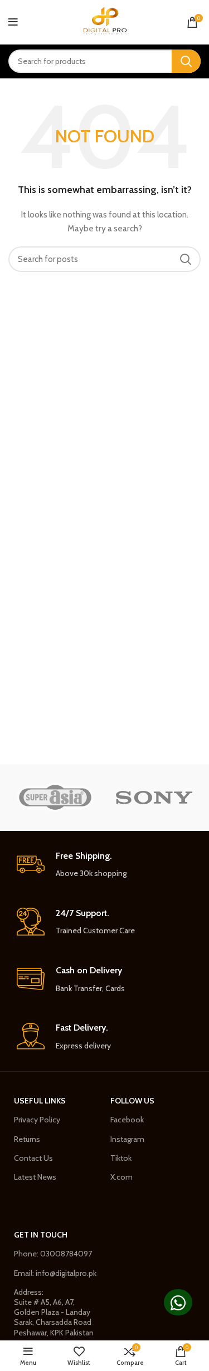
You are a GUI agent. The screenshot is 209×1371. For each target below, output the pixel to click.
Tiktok (121, 1158)
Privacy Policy (37, 1120)
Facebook (127, 1120)
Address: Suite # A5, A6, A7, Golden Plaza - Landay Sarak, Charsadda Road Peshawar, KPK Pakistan (54, 1312)
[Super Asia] (55, 797)
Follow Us (132, 1101)
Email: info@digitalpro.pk (55, 1273)
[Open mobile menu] (13, 22)
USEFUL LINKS (40, 1101)
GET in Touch (40, 1235)
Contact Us (33, 1158)
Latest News (35, 1177)
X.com (121, 1177)
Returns (27, 1139)
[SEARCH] (186, 61)
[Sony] (154, 797)
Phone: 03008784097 (53, 1254)
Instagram (127, 1139)
